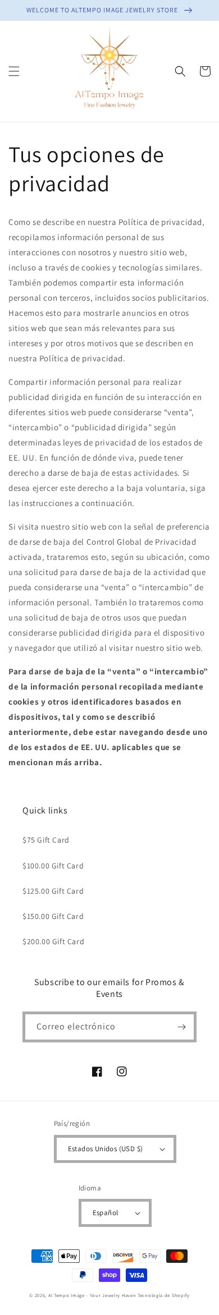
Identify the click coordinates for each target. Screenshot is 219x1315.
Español (105, 1212)
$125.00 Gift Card (53, 891)
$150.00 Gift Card (53, 916)
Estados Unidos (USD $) (105, 1148)
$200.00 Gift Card (53, 941)
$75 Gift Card (46, 840)
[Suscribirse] (181, 1026)
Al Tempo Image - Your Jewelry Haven (92, 1295)
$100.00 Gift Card (53, 866)
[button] (14, 71)
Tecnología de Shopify (164, 1295)
